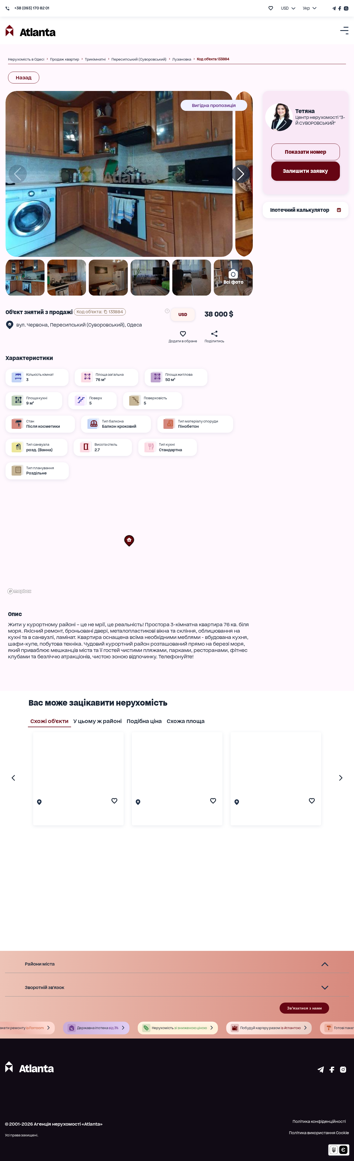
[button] (129, 541)
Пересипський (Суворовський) (87, 325)
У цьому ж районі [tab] (97, 721)
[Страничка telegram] (320, 1071)
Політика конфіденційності (319, 1121)
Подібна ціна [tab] (144, 721)
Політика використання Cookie (319, 1133)
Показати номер (305, 152)
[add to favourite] (270, 8)
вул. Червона (32, 325)
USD (182, 314)
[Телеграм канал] (334, 8)
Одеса (134, 325)
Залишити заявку (305, 171)
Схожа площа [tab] (186, 721)
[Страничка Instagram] (345, 8)
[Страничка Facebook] (340, 8)
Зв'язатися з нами (304, 1008)
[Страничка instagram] (343, 1071)
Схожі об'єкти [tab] (49, 721)
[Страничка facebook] (331, 1071)
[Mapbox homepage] (19, 591)
